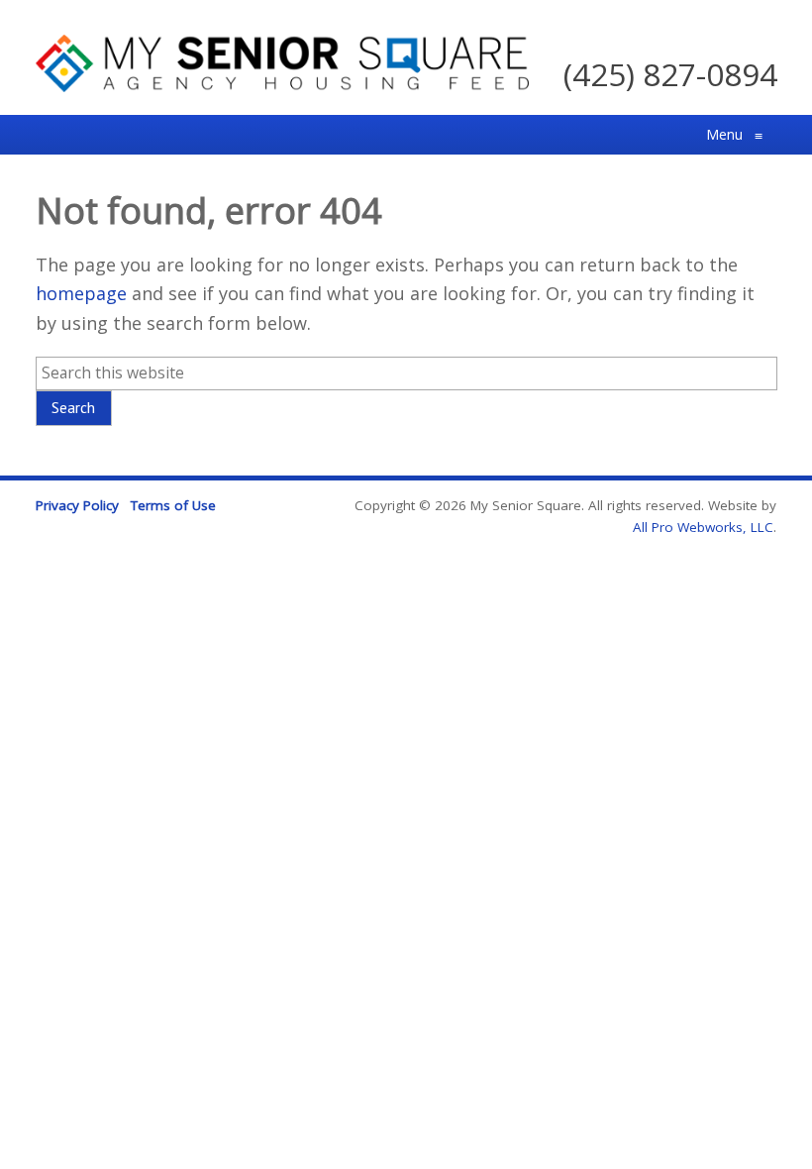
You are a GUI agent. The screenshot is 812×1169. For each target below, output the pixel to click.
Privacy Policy (77, 505)
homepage (81, 293)
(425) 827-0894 (670, 74)
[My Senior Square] (282, 85)
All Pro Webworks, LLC (703, 527)
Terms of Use (173, 505)
